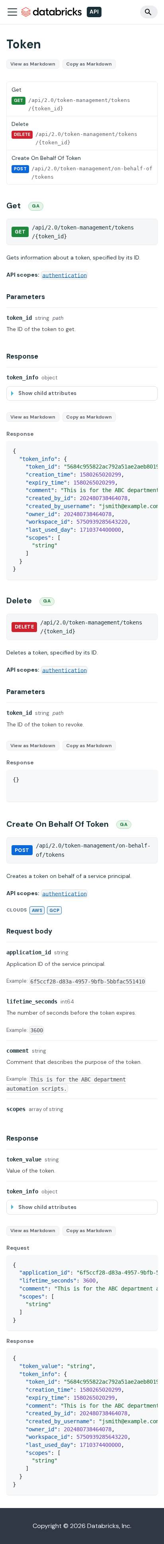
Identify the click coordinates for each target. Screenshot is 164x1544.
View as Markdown (32, 64)
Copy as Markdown (89, 64)
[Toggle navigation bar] (12, 12)
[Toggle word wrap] (133, 451)
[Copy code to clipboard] (147, 451)
